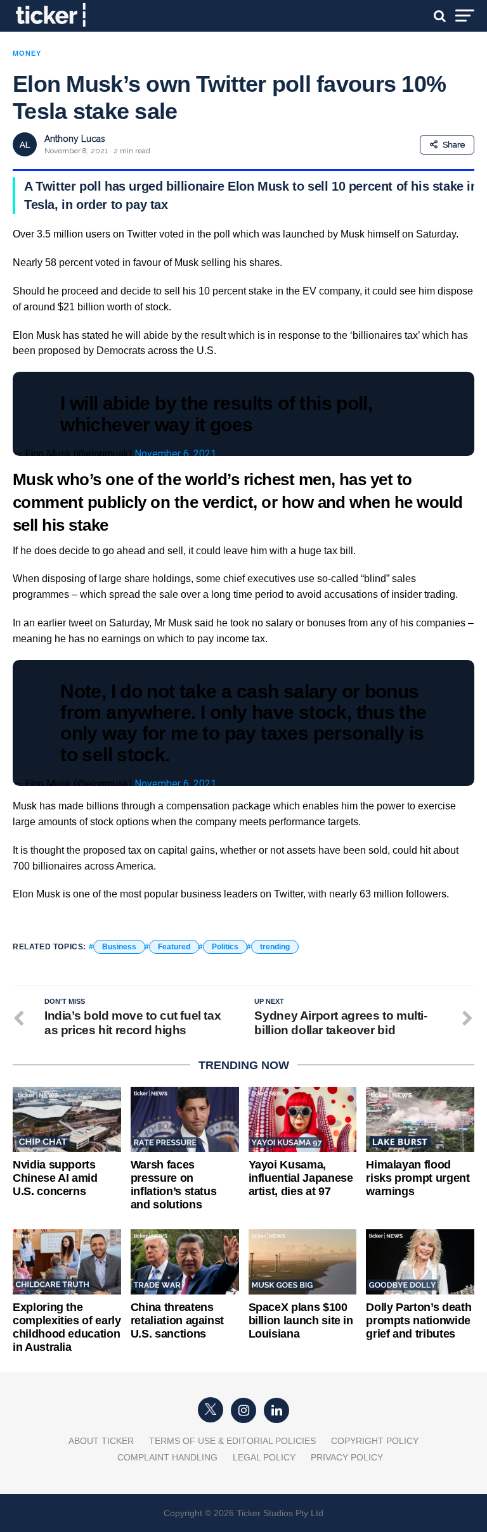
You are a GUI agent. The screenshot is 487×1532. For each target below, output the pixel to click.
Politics (225, 946)
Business (119, 946)
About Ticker (101, 1441)
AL (25, 144)
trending (275, 946)
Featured (174, 946)
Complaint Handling (167, 1457)
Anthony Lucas (74, 139)
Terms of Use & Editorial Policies (232, 1441)
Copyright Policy (375, 1441)
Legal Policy (264, 1457)
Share (454, 144)
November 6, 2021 (175, 454)
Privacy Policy (347, 1457)
